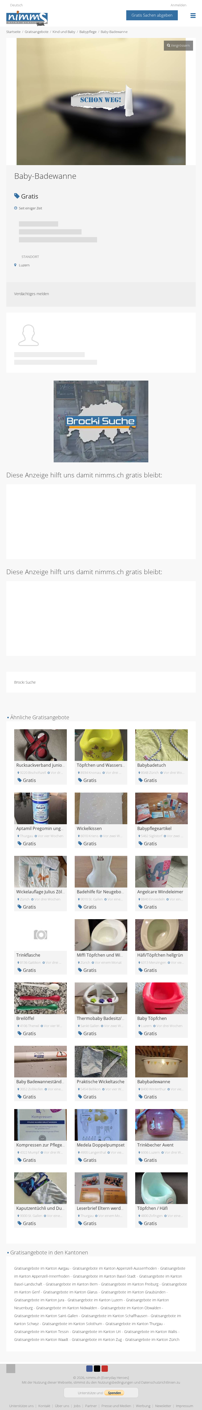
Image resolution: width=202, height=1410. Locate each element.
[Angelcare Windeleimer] (161, 871)
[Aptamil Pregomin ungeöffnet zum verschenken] (40, 807)
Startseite (13, 31)
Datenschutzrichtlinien (158, 1382)
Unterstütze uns (21, 1405)
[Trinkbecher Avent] (161, 1124)
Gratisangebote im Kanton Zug (97, 1339)
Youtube (105, 1368)
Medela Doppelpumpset (101, 1145)
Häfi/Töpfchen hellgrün (160, 955)
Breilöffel (25, 1018)
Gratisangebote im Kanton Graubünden (133, 1291)
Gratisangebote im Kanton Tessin (41, 1331)
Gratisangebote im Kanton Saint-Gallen (46, 1315)
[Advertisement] (101, 521)
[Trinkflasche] (40, 934)
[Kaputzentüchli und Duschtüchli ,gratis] (40, 1187)
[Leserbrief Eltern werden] (101, 1187)
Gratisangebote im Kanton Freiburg (129, 1284)
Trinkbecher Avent (155, 1145)
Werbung (143, 1405)
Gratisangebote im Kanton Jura (39, 1299)
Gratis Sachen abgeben (152, 15)
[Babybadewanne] (161, 1061)
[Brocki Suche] (101, 421)
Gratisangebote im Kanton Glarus (70, 1291)
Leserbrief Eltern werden (101, 1208)
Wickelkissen (89, 828)
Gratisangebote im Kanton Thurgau (134, 1323)
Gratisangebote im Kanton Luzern (95, 1299)
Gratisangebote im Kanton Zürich (152, 1339)
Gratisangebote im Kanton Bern (72, 1284)
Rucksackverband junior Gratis (46, 765)
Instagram (112, 1368)
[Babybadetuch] (161, 744)
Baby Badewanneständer (41, 1082)
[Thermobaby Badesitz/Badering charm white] (101, 997)
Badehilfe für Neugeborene (103, 892)
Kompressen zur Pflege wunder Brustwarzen (60, 1145)
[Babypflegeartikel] (161, 807)
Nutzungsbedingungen (115, 1382)
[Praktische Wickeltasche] (101, 1061)
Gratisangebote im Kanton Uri (96, 1331)
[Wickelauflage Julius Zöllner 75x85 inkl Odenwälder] (40, 871)
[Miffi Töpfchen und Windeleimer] (101, 934)
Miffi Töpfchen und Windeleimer (108, 955)
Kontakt (44, 1405)
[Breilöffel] (40, 997)
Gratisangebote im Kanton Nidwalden (66, 1307)
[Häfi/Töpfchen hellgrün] (161, 934)
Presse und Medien (116, 1405)
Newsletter (163, 1405)
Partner (91, 1405)
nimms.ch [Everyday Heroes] (107, 1377)
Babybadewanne (153, 1082)
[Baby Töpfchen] (161, 997)
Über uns (62, 1405)
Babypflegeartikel (154, 828)
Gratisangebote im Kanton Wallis (150, 1331)
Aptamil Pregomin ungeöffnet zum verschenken (63, 828)
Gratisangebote (36, 31)
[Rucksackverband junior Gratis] (40, 744)
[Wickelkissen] (101, 807)
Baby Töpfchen (152, 1018)
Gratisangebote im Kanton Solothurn (72, 1323)
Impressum (184, 1405)
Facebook (89, 1368)
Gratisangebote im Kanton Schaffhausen (114, 1315)
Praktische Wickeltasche (100, 1082)
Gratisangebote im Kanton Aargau (41, 1268)
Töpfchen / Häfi (152, 1208)
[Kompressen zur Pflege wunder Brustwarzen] (40, 1124)
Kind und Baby (64, 31)
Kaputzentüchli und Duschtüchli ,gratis (54, 1208)
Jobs (77, 1405)
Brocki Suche (25, 682)
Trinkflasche (28, 955)
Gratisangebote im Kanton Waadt (41, 1339)
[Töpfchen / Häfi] (161, 1187)
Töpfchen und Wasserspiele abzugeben (116, 765)
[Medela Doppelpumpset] (101, 1124)
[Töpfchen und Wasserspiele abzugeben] (101, 744)
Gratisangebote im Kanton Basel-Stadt (104, 1276)
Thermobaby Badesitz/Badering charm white (121, 1018)
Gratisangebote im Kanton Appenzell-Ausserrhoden (115, 1268)
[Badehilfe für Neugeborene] (101, 871)
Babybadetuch (151, 765)
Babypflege (88, 31)
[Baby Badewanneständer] (40, 1061)
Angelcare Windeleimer (160, 892)
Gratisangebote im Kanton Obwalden (130, 1307)
